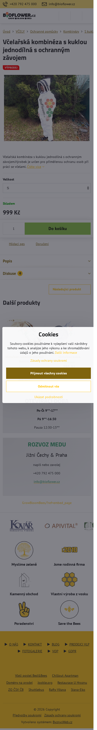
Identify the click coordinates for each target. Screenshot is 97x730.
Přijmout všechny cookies (48, 373)
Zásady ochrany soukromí (48, 360)
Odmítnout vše (48, 386)
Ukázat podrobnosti (48, 397)
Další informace (66, 352)
